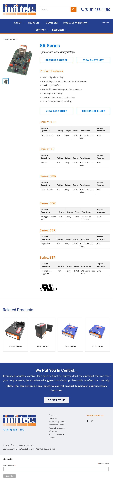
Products (34, 22)
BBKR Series (15, 346)
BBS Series (70, 346)
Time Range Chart (93, 110)
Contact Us (56, 400)
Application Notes (56, 424)
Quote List (52, 22)
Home (5, 39)
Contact (41, 30)
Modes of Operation (75, 22)
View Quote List (93, 60)
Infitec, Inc (13, 445)
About (18, 22)
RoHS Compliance (56, 434)
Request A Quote (56, 60)
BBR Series (42, 346)
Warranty (53, 431)
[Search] (73, 9)
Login (105, 22)
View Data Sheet (56, 110)
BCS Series (97, 346)
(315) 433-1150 (97, 9)
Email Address (9, 466)
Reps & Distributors (57, 428)
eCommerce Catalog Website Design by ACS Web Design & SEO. (29, 449)
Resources (58, 30)
